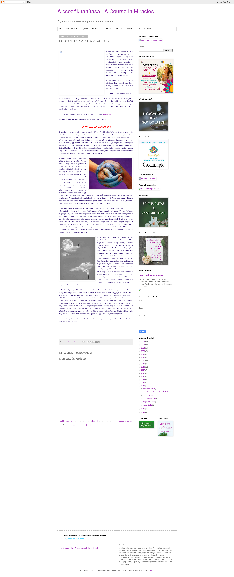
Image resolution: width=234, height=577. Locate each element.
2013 (143, 383)
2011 (143, 409)
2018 (143, 367)
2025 (143, 345)
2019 (143, 364)
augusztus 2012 (149, 402)
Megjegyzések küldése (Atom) (80, 425)
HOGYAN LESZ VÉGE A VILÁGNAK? (156, 391)
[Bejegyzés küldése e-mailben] (83, 342)
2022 (143, 354)
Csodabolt (118, 29)
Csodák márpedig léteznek (151, 275)
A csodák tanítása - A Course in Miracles (105, 11)
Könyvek (129, 29)
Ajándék (85, 29)
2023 (143, 351)
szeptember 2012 (149, 399)
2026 (143, 342)
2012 (143, 386)
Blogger (152, 570)
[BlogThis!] (90, 342)
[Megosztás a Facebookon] (95, 342)
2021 (143, 357)
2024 (143, 348)
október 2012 (148, 395)
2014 (143, 380)
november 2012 (149, 389)
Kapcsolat (147, 29)
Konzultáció (107, 29)
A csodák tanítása (72, 29)
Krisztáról (95, 29)
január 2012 (147, 405)
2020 (143, 361)
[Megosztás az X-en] (93, 342)
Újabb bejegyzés (66, 421)
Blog (61, 29)
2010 (143, 412)
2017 (143, 370)
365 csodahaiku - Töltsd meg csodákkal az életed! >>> (81, 548)
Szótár (138, 29)
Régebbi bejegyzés (125, 421)
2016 (143, 373)
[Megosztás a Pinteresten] (98, 342)
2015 (143, 376)
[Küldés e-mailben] (88, 342)
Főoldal (95, 421)
